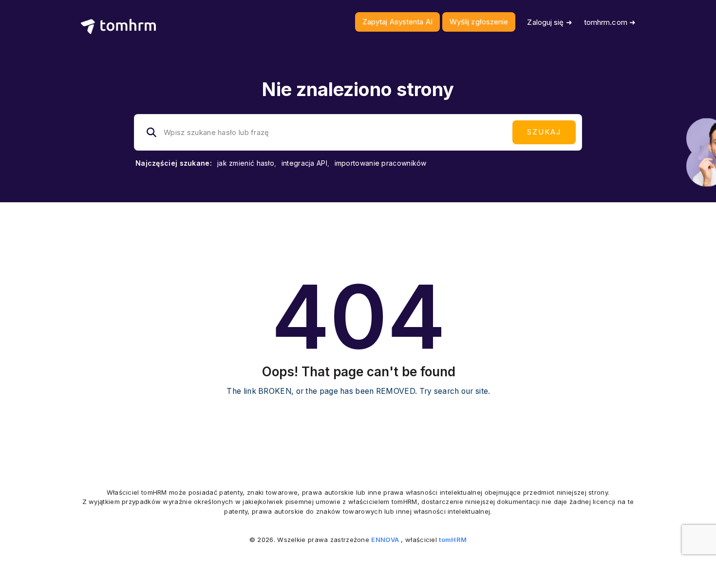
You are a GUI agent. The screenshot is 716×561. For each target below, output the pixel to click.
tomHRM (453, 539)
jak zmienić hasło (245, 163)
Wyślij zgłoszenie (479, 21)
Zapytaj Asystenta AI (397, 21)
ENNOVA (385, 539)
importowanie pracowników (381, 163)
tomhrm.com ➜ (610, 22)
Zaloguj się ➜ (549, 22)
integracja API (304, 163)
